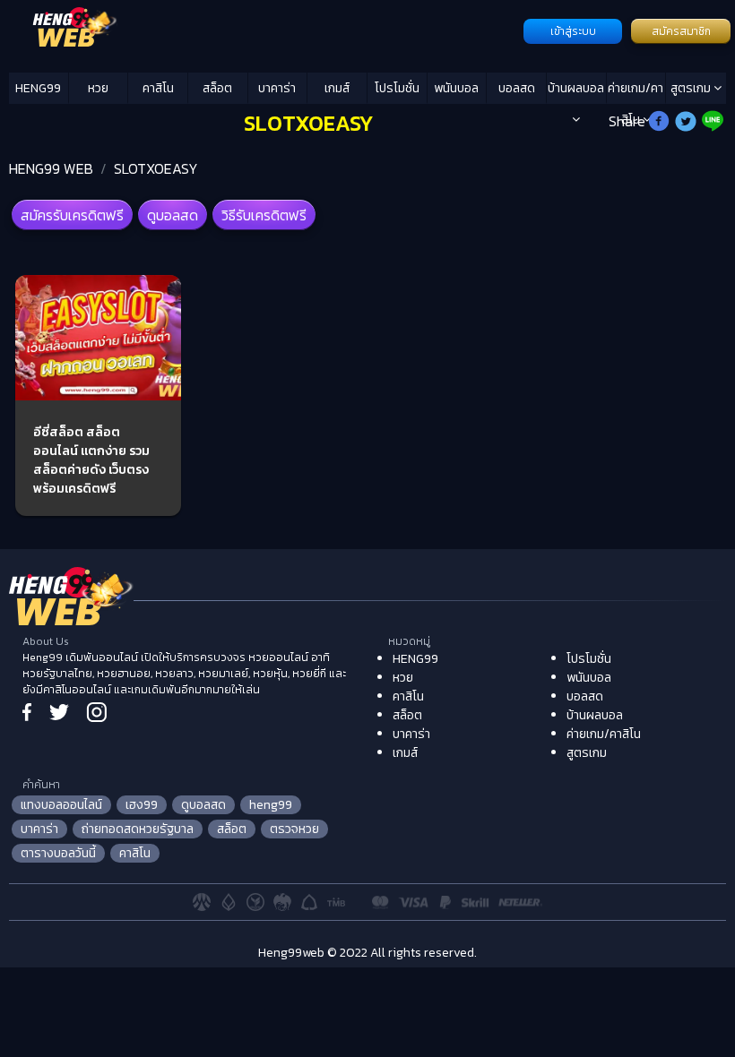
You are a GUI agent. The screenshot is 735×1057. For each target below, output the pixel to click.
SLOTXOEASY (156, 168)
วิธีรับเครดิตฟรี (264, 215)
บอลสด (516, 88)
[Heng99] (264, 29)
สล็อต (217, 88)
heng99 (270, 804)
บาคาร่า (277, 88)
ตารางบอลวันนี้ (58, 853)
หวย (98, 88)
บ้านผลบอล (576, 88)
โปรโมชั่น (397, 88)
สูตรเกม (691, 88)
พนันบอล (456, 88)
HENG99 (38, 88)
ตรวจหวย (294, 829)
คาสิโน (158, 88)
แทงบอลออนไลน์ (61, 804)
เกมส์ (337, 88)
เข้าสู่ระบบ (573, 31)
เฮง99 (141, 804)
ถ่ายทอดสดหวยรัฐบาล (138, 829)
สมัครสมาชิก (681, 31)
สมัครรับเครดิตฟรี (72, 215)
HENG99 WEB (51, 168)
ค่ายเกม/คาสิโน (635, 91)
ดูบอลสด (172, 215)
